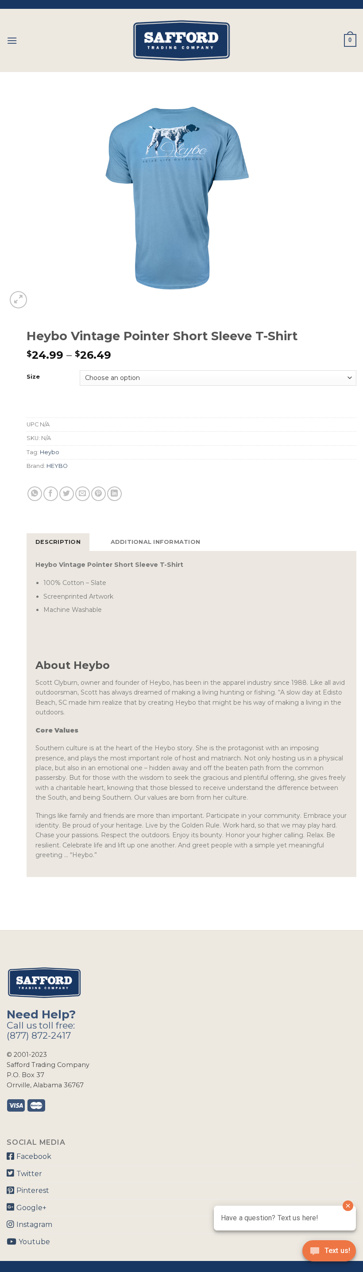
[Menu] (12, 40)
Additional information (156, 542)
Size (33, 377)
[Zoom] (18, 299)
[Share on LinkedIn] (114, 493)
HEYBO (57, 466)
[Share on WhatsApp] (34, 493)
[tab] (58, 542)
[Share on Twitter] (66, 493)
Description (58, 542)
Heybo (49, 452)
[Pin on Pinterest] (98, 493)
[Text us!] (329, 1253)
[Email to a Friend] (82, 493)
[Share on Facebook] (50, 493)
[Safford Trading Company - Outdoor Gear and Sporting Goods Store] (181, 40)
